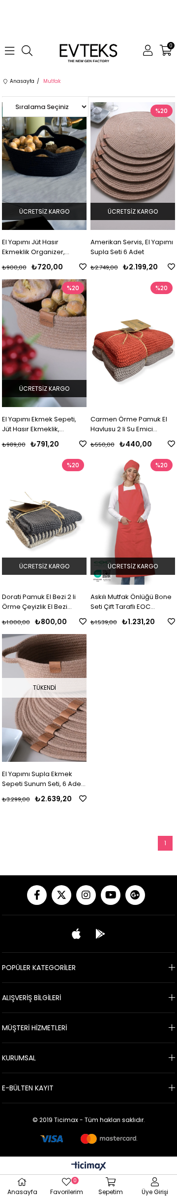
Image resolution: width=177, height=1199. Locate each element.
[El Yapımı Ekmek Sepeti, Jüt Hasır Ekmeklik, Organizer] (44, 343)
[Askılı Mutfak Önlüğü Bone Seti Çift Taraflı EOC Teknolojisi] (133, 520)
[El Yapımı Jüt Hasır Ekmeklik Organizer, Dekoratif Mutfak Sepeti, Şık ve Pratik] (44, 166)
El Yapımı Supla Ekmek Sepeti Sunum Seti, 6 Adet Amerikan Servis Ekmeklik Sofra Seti (42, 779)
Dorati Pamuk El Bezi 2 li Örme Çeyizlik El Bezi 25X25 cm (39, 602)
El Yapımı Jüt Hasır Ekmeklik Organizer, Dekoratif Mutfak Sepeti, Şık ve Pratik (39, 247)
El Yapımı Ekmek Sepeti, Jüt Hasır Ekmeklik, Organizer (39, 424)
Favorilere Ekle (83, 266)
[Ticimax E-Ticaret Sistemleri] (88, 1167)
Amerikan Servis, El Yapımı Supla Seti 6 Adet (131, 247)
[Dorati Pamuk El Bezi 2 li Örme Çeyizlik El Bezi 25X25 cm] (44, 520)
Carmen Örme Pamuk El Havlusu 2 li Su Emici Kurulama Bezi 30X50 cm (129, 424)
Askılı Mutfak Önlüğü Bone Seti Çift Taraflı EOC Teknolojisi (131, 602)
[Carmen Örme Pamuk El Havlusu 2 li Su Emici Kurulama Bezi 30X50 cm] (133, 343)
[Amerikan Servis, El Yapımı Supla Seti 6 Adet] (133, 166)
